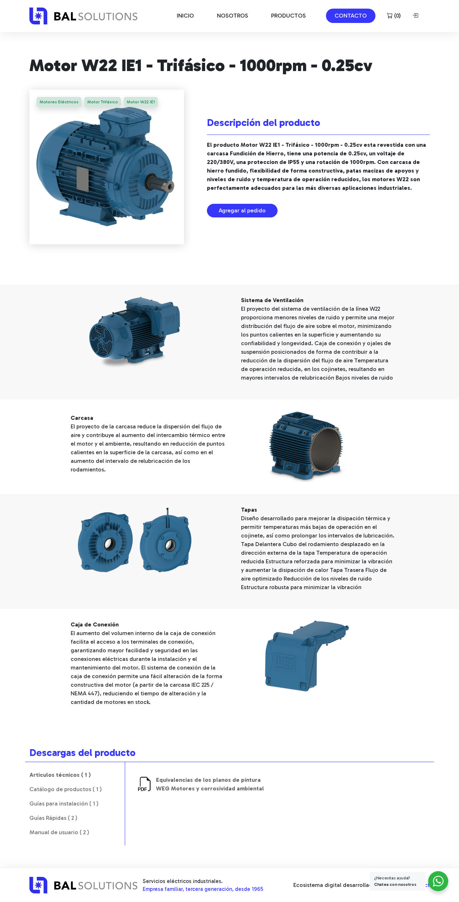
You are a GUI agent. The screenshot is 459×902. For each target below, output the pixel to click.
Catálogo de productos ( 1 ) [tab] (65, 789)
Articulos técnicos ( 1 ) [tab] (60, 774)
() (397, 15)
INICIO (185, 15)
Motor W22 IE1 (141, 102)
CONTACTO (351, 15)
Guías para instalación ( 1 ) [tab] (64, 803)
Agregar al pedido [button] (242, 210)
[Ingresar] (416, 16)
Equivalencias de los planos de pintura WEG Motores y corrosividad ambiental (210, 784)
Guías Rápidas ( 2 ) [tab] (53, 817)
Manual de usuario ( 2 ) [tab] (59, 832)
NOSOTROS (232, 15)
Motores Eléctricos (59, 102)
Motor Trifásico (102, 102)
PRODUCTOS (288, 15)
